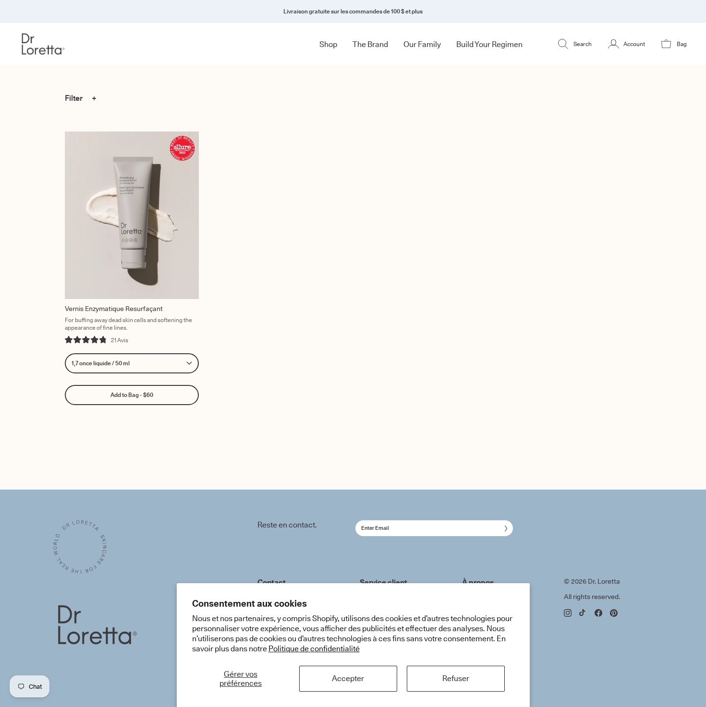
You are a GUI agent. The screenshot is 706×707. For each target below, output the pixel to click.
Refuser (455, 678)
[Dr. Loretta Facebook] (598, 613)
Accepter (348, 678)
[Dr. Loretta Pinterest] (614, 613)
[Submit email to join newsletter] (504, 528)
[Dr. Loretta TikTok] (583, 612)
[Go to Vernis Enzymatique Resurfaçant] (132, 215)
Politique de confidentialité (314, 648)
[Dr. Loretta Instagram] (568, 613)
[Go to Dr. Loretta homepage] (75, 44)
